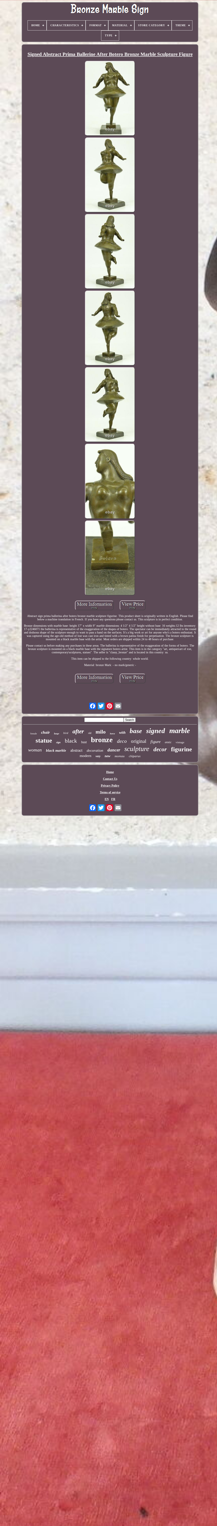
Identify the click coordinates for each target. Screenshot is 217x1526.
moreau (120, 756)
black (71, 741)
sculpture (136, 749)
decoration (95, 750)
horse (112, 733)
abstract (76, 750)
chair (45, 732)
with (122, 733)
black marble (56, 751)
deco (122, 741)
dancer (113, 750)
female (33, 733)
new (107, 756)
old (89, 733)
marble (179, 731)
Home (110, 772)
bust (84, 742)
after (78, 731)
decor (160, 749)
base (136, 731)
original (138, 741)
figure (155, 741)
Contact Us (110, 778)
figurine (181, 749)
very (98, 756)
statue (44, 740)
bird (65, 733)
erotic (168, 742)
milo (101, 732)
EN (107, 799)
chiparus (134, 756)
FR (113, 799)
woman (35, 750)
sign (58, 742)
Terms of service (110, 792)
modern (85, 756)
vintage (180, 742)
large (56, 733)
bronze (102, 740)
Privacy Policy (110, 785)
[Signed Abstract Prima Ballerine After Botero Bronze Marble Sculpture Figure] (110, 98)
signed (155, 731)
